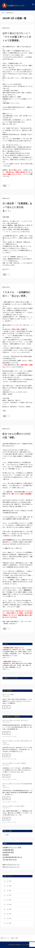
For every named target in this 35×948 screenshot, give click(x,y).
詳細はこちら (6, 657)
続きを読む (6, 707)
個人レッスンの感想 (8, 694)
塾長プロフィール (5, 938)
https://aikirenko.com (12, 867)
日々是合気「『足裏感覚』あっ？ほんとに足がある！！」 (17, 207)
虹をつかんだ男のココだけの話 (9, 736)
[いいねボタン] (5, 185)
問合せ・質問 (14, 938)
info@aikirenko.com (13, 865)
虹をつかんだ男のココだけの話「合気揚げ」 (15, 763)
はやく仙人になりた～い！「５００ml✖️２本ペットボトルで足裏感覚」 (17, 37)
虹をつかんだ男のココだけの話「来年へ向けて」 (16, 720)
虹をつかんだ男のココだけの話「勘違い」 (14, 806)
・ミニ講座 (6, 834)
